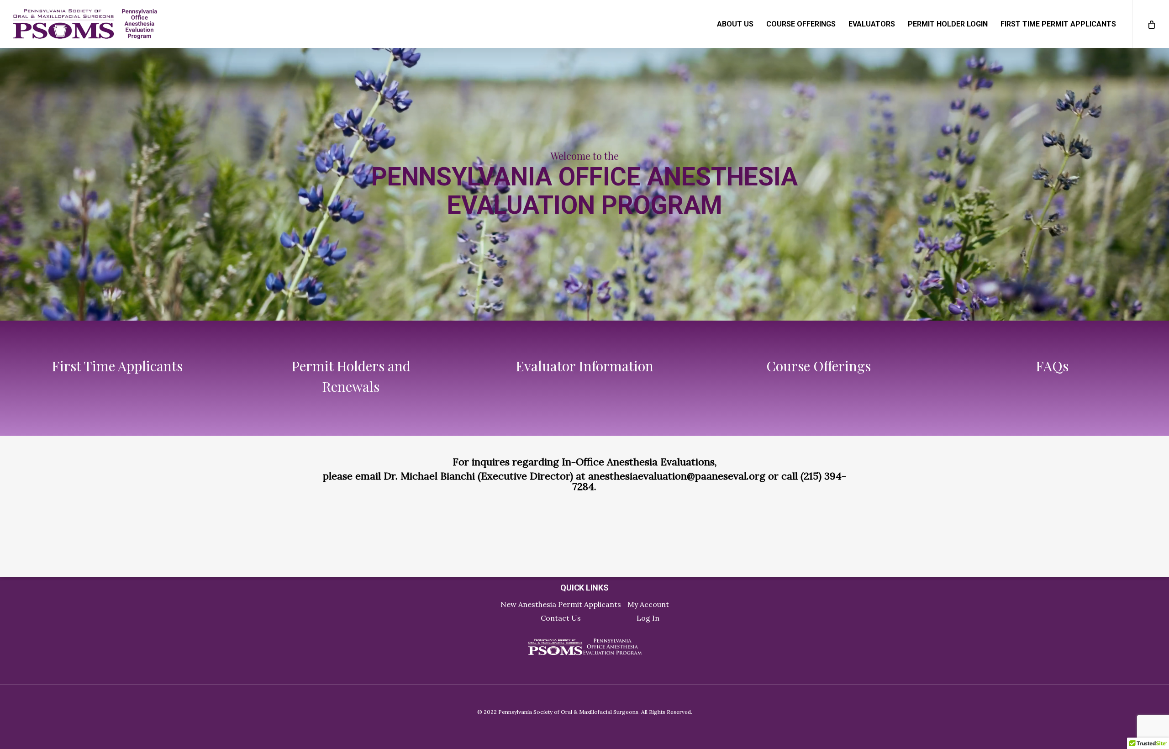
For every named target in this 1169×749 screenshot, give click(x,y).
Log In (648, 617)
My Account (648, 604)
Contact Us (561, 617)
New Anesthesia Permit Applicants (560, 604)
